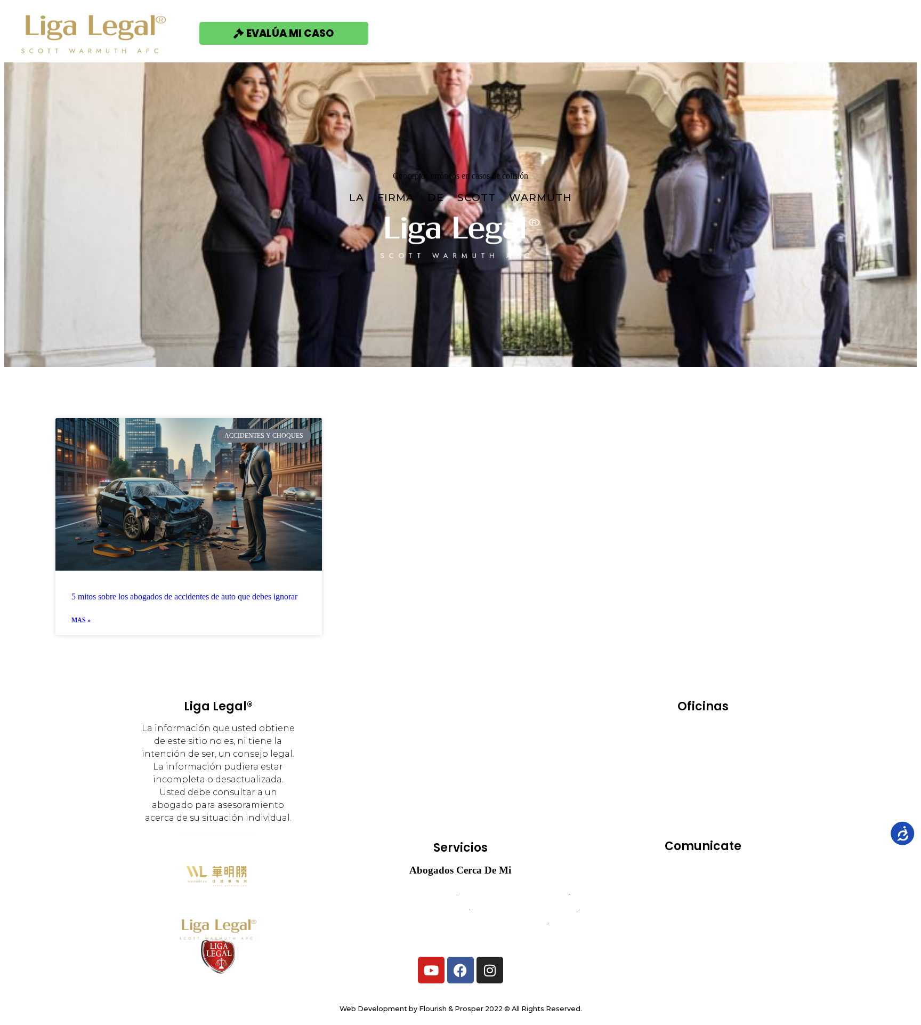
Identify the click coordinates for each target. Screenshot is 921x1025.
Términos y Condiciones (702, 908)
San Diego (672, 806)
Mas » (81, 620)
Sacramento (729, 791)
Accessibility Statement (703, 938)
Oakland (731, 776)
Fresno (672, 761)
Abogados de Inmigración (524, 908)
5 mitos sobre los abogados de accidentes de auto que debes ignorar (184, 596)
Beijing (733, 731)
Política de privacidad (703, 923)
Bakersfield (679, 731)
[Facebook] (460, 970)
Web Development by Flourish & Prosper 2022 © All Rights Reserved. (461, 1009)
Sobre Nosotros (622, 33)
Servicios (523, 33)
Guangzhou (725, 761)
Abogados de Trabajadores (513, 893)
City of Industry (681, 746)
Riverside (672, 791)
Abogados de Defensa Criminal (405, 908)
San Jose (702, 821)
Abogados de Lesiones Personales (460, 938)
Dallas (740, 746)
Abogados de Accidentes (404, 893)
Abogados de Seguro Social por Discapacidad (460, 923)
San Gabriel (732, 806)
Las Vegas (677, 776)
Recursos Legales (744, 33)
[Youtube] (431, 970)
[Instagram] (489, 970)
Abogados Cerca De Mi (460, 870)
